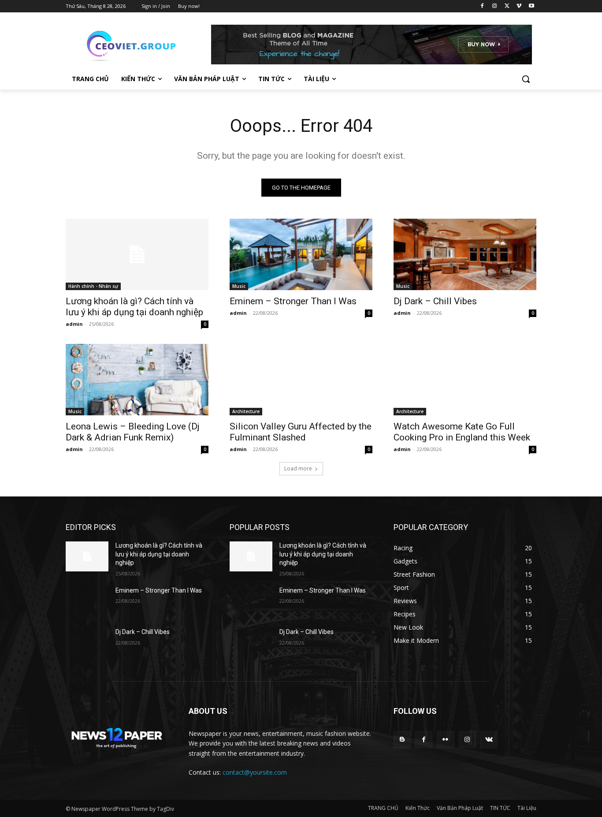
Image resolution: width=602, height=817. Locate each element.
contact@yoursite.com (255, 772)
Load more (298, 468)
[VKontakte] (489, 739)
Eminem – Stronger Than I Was (293, 301)
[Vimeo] (519, 6)
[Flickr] (445, 739)
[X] (507, 6)
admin (74, 324)
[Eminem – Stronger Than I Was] (301, 254)
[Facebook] (482, 6)
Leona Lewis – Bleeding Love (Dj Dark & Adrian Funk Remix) (133, 432)
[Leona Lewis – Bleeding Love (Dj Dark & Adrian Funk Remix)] (137, 379)
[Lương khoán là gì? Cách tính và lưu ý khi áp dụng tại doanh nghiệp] (137, 254)
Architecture (246, 411)
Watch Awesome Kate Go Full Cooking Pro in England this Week (462, 432)
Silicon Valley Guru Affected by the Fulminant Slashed (301, 432)
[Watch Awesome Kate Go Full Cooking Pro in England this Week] (465, 379)
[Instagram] (495, 6)
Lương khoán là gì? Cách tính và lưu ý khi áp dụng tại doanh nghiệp (134, 306)
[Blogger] (402, 739)
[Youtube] (531, 6)
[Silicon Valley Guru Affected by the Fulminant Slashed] (301, 379)
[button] (525, 79)
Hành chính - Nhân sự (93, 286)
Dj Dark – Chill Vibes (435, 301)
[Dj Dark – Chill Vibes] (465, 254)
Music (238, 286)
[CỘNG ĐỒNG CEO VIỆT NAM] (136, 44)
